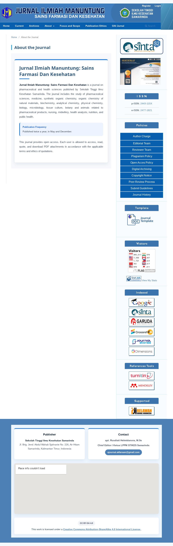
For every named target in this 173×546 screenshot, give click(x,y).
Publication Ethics (96, 25)
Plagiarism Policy (141, 156)
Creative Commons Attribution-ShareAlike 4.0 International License (102, 529)
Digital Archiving (142, 169)
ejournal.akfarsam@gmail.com (123, 452)
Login (158, 6)
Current (19, 25)
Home (6, 25)
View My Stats (149, 280)
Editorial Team (141, 143)
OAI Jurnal (118, 25)
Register (146, 6)
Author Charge (142, 136)
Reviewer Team (141, 149)
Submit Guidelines (142, 188)
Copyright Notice (142, 175)
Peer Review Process (142, 181)
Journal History (142, 194)
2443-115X (146, 103)
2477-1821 (146, 110)
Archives (34, 25)
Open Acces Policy (141, 162)
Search (151, 25)
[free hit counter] (133, 280)
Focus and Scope (70, 25)
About (48, 25)
